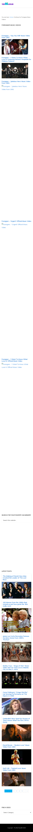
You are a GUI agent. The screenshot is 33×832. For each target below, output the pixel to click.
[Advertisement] (16, 546)
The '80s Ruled (7, 3)
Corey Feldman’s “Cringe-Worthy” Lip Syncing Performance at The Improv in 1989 (15, 694)
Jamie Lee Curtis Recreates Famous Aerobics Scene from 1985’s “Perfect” (16, 638)
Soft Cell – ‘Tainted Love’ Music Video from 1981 (14, 769)
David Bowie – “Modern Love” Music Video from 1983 (16, 746)
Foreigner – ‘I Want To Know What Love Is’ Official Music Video (14, 360)
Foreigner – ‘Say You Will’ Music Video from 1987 (16, 36)
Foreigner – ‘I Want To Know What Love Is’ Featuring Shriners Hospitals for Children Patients (16, 59)
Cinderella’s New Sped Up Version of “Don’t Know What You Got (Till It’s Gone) (16, 720)
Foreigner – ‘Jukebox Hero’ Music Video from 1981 (16, 82)
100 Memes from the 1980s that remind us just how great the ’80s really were (15, 604)
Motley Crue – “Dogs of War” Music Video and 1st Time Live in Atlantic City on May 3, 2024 (16, 667)
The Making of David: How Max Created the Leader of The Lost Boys (14, 578)
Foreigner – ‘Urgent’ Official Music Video (16, 221)
